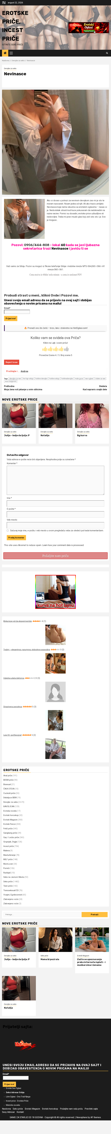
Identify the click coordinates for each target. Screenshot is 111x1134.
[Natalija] (55, 416)
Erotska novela (10, 811)
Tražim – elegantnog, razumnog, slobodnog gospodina (33, 650)
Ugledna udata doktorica (21, 678)
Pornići (6, 868)
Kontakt (20, 1112)
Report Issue (12, 362)
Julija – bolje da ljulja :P (17, 435)
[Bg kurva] (92, 416)
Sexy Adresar (8, 1112)
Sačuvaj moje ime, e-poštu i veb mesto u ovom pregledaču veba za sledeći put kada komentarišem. (57, 530)
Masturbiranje (9, 855)
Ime (9, 498)
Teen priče (8, 886)
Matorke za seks (13, 1105)
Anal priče (7, 775)
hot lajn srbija (28, 379)
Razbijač (7, 872)
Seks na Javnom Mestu (13, 877)
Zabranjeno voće (10, 899)
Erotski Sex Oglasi (13, 1088)
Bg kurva (82, 435)
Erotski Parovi (9, 824)
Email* (7, 308)
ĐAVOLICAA (8, 806)
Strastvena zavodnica (19, 707)
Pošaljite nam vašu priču (71, 1109)
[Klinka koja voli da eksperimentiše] (55, 635)
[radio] (44, 349)
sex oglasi (89, 379)
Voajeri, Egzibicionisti (12, 895)
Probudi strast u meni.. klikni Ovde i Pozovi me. (41, 295)
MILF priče (8, 859)
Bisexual (7, 784)
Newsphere (81, 1117)
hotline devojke (41, 379)
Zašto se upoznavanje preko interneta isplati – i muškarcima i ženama (91, 962)
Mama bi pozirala (50, 959)
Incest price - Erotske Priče (17, 1101)
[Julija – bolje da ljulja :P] (19, 416)
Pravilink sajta (91, 1109)
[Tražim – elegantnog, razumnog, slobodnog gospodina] (55, 663)
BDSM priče (8, 780)
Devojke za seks (10, 68)
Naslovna (6, 1109)
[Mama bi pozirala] (55, 939)
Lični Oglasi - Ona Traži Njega (18, 1097)
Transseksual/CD (11, 890)
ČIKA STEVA (8, 789)
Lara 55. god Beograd (19, 735)
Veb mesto (12, 519)
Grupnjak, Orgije (10, 842)
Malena (6, 850)
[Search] (107, 53)
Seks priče (8, 881)
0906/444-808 (36, 245)
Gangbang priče (10, 833)
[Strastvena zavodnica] (55, 720)
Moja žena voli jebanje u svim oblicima (23, 388)
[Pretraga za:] (42, 914)
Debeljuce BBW (10, 797)
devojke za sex (15, 379)
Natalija (45, 435)
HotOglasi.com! (80, 328)
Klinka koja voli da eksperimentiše (24, 621)
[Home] (5, 53)
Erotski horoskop (11, 815)
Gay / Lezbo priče (11, 837)
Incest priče (8, 846)
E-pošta (11, 509)
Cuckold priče (9, 793)
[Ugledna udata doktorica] (55, 692)
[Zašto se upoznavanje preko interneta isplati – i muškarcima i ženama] (92, 939)
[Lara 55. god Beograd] (55, 749)
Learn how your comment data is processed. (63, 545)
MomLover (8, 864)
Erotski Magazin (10, 820)
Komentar (12, 463)
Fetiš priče (8, 828)
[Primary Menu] (12, 53)
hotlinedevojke (67, 379)
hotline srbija (54, 379)
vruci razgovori (10, 381)
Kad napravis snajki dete (95, 388)
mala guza (79, 379)
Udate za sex (100, 379)
